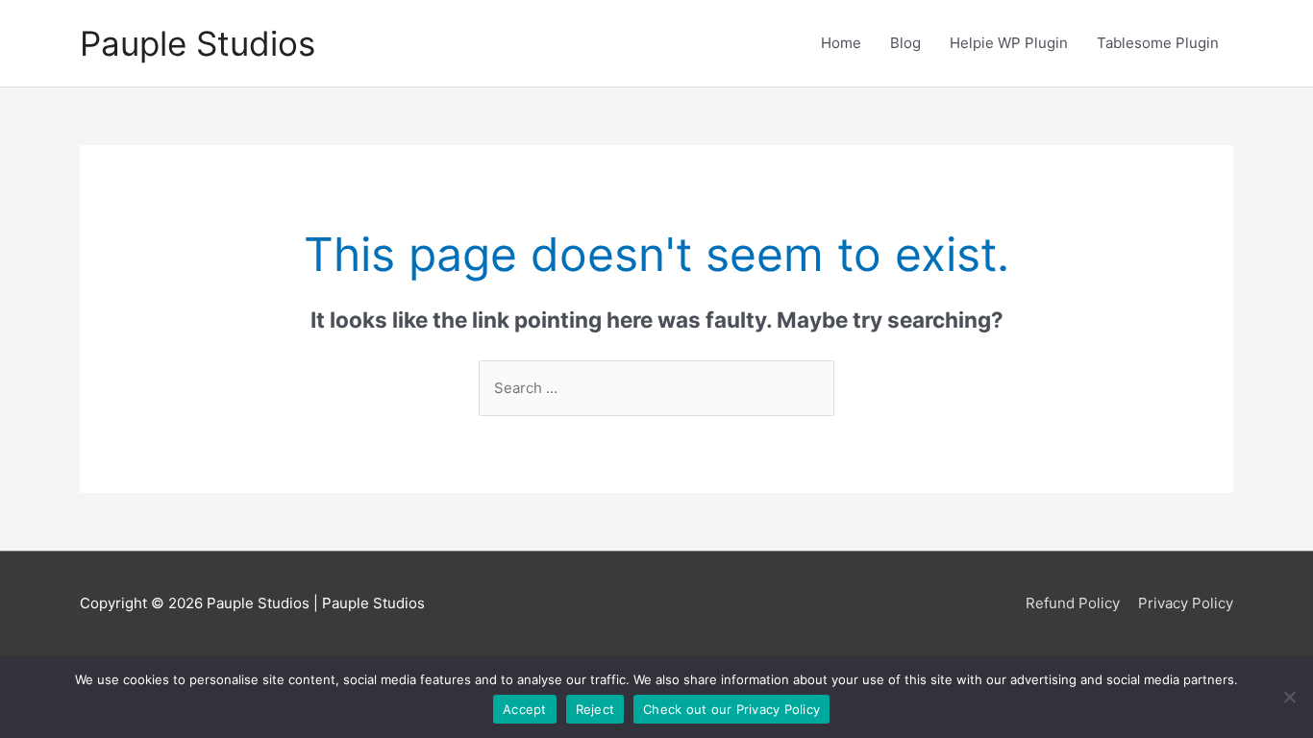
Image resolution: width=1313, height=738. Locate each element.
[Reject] (1289, 696)
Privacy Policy (1185, 603)
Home (841, 43)
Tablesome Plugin (1158, 43)
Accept (525, 709)
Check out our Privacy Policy (731, 709)
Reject (595, 709)
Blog (905, 43)
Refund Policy (1073, 603)
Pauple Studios (197, 43)
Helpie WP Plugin (1009, 43)
